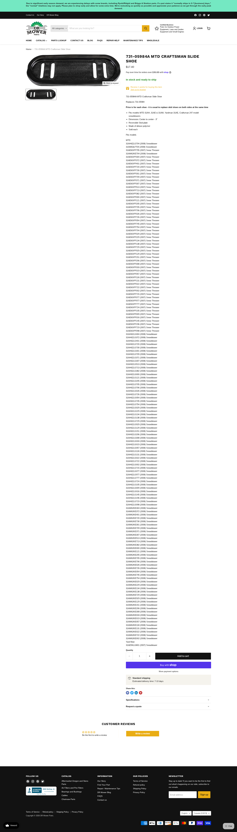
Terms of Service (140, 781)
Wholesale (153, 40)
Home (29, 40)
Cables (65, 795)
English (184, 813)
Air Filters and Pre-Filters (72, 788)
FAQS (99, 40)
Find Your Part (103, 785)
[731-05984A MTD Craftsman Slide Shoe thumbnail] (41, 94)
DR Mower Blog (52, 15)
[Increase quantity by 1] (149, 656)
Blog (90, 40)
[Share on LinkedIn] (136, 692)
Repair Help (113, 40)
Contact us (76, 40)
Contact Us (30, 15)
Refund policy (139, 785)
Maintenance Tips (133, 40)
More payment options (168, 671)
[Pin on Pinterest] (140, 692)
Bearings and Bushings (72, 792)
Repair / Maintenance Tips (108, 788)
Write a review (142, 733)
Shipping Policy (139, 788)
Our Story (40, 15)
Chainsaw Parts (68, 799)
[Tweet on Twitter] (132, 692)
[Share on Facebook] (127, 692)
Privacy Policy (139, 792)
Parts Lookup (59, 40)
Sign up (204, 794)
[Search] (145, 28)
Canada (200, 813)
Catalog (41, 40)
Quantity (129, 650)
